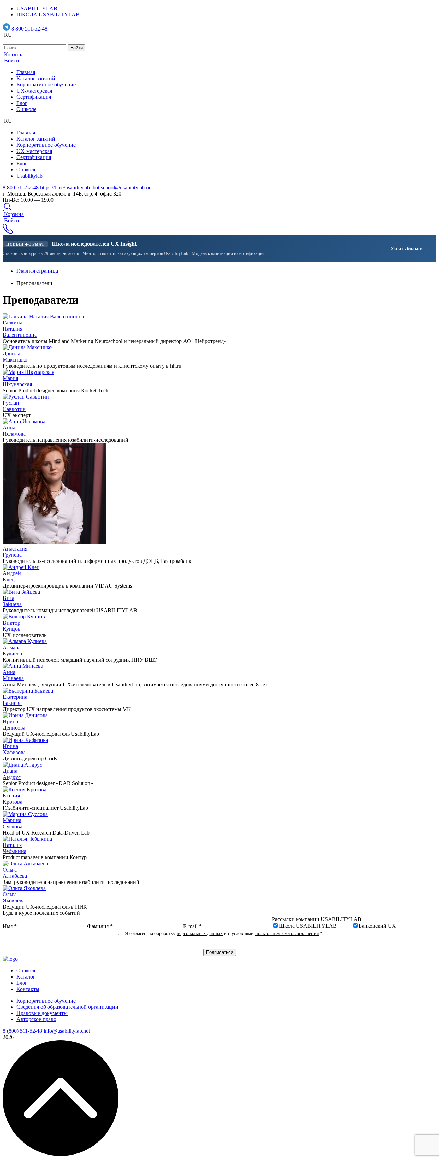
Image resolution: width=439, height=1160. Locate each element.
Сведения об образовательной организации (67, 1007)
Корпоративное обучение (46, 84)
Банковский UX (377, 926)
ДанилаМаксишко (15, 357)
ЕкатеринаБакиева (15, 700)
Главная (25, 72)
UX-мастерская (34, 91)
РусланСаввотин (14, 406)
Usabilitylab (29, 176)
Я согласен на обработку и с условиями (222, 933)
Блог (21, 103)
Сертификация (33, 97)
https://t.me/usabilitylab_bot (69, 187)
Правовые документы (42, 1013)
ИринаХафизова (14, 749)
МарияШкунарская (17, 381)
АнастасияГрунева (15, 552)
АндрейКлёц (12, 576)
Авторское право (36, 1019)
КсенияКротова (12, 799)
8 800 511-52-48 (29, 29)
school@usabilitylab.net (127, 187)
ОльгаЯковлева (14, 897)
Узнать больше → (410, 248)
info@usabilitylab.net (67, 1031)
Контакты (27, 989)
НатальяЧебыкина (14, 848)
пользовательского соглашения (287, 933)
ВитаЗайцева (12, 601)
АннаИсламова (14, 431)
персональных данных (200, 933)
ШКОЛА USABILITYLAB (48, 14)
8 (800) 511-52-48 (22, 1031)
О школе (26, 109)
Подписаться (219, 952)
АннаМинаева (13, 675)
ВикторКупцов (12, 626)
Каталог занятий (35, 78)
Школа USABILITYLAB (308, 926)
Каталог (25, 977)
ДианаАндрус (12, 774)
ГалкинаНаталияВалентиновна (20, 329)
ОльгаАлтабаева (15, 873)
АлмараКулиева (12, 650)
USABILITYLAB (36, 8)
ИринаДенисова (14, 725)
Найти (76, 47)
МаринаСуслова (12, 823)
